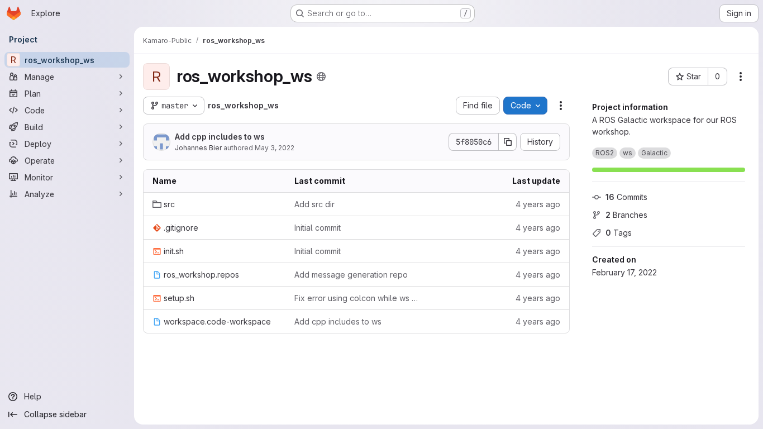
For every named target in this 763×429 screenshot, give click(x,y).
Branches (626, 215)
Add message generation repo (351, 274)
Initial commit (317, 227)
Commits (626, 197)
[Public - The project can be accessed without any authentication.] (321, 76)
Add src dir (314, 204)
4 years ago (538, 204)
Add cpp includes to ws (220, 136)
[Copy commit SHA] (508, 142)
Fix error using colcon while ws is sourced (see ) (356, 298)
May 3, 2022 (274, 148)
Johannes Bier (198, 148)
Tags (618, 232)
